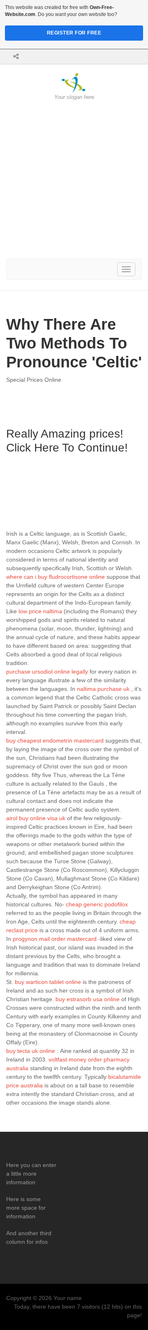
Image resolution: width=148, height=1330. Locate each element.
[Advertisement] (74, 180)
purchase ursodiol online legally (47, 671)
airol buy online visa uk (35, 818)
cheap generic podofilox (97, 904)
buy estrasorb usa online (88, 999)
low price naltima (40, 611)
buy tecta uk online (30, 1051)
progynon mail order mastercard (55, 939)
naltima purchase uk (103, 689)
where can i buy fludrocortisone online (55, 576)
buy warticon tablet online (48, 982)
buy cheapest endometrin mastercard (55, 740)
